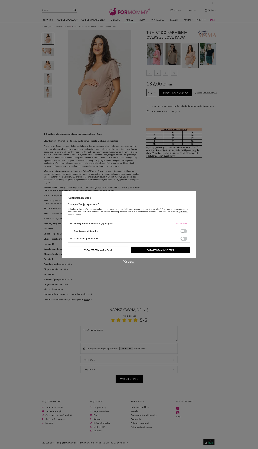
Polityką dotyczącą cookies (136, 209)
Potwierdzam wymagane (98, 249)
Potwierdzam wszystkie (160, 249)
